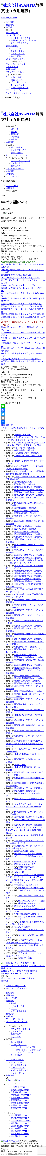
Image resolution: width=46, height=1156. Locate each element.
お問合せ (34, 971)
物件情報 (10, 22)
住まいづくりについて (16, 64)
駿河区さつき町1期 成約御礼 (27, 579)
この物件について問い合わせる (14, 966)
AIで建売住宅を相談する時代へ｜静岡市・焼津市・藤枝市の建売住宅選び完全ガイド (25, 743)
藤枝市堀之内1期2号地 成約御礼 (29, 495)
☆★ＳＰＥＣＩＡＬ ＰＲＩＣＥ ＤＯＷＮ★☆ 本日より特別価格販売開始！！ (25, 806)
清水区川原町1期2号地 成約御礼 (29, 678)
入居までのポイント (19, 88)
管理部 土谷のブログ (20, 1105)
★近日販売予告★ (26, 867)
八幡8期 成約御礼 (22, 435)
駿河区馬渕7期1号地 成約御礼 (28, 558)
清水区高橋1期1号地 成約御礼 (28, 534)
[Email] (23, 418)
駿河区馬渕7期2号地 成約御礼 (28, 537)
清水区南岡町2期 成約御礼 (26, 531)
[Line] (23, 406)
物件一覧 (15, 129)
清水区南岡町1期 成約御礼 (26, 511)
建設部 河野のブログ (20, 1126)
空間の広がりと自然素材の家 (23, 40)
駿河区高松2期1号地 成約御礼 (28, 665)
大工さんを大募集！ (23, 927)
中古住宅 (15, 137)
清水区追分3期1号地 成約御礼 (28, 526)
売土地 (14, 132)
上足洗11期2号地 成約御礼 (26, 453)
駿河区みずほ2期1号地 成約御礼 (29, 657)
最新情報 (10, 1001)
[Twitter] (23, 414)
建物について (17, 1062)
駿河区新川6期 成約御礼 (25, 647)
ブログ (28, 428)
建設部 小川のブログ (20, 1136)
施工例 (9, 27)
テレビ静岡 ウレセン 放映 (31, 888)
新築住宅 (15, 134)
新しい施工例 (12, 33)
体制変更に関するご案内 (25, 861)
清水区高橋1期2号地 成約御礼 (28, 639)
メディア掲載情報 (18, 1011)
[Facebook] (23, 410)
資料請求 (5, 971)
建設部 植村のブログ (20, 1134)
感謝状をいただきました (25, 864)
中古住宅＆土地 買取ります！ (27, 885)
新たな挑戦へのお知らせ (25, 791)
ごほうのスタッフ (14, 176)
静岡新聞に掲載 (25, 958)
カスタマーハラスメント (16, 988)
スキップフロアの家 (19, 43)
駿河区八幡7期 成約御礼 (25, 513)
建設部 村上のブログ (20, 1123)
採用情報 (13, 17)
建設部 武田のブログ (20, 1128)
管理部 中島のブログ (20, 1108)
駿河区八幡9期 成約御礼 (25, 529)
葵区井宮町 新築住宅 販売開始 (29, 817)
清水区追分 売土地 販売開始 (28, 788)
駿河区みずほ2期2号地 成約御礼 (29, 555)
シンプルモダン (18, 51)
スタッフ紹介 (12, 998)
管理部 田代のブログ (20, 1103)
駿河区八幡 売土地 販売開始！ (29, 825)
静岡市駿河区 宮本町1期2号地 (28, 854)
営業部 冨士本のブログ (21, 1095)
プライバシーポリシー (16, 986)
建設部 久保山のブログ (21, 1120)
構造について (17, 80)
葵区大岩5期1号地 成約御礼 (27, 676)
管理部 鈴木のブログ (20, 1100)
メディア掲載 (38, 428)
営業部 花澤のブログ (20, 1090)
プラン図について (18, 82)
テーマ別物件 (12, 46)
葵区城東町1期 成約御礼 (25, 508)
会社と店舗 (16, 56)
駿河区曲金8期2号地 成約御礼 (28, 581)
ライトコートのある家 (20, 38)
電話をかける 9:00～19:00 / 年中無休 (16, 973)
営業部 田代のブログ (20, 1098)
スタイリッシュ (18, 54)
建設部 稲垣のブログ (20, 1131)
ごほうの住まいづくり (16, 59)
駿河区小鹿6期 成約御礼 (25, 655)
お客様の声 (11, 69)
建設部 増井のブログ (20, 1118)
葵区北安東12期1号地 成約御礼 (28, 691)
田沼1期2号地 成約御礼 (25, 484)
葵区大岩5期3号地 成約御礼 (27, 681)
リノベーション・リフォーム (18, 93)
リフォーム (16, 1037)
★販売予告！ (20, 872)
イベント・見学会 (9, 428)
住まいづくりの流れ (15, 72)
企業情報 (5, 17)
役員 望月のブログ (19, 1087)
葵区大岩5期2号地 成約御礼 (27, 668)
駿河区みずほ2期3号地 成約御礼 (29, 492)
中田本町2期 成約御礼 (24, 448)
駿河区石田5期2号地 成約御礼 (28, 626)
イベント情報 (15, 971)
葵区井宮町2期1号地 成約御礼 (28, 571)
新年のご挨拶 (20, 765)
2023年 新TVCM (27, 950)
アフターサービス (14, 90)
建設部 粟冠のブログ (20, 1115)
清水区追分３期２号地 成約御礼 (29, 490)
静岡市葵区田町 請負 (24, 851)
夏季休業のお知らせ (23, 482)
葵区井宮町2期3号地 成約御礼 (28, 576)
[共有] (23, 422)
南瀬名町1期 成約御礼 (24, 450)
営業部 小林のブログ (20, 1092)
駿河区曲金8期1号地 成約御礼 (28, 683)
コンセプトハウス (14, 35)
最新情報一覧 (7, 425)
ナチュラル (16, 48)
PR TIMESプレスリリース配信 (31, 901)
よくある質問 (12, 67)
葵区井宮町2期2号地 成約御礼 (28, 573)
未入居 (14, 139)
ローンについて (18, 85)
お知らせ (21, 428)
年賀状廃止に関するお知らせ (27, 914)
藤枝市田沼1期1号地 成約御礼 (28, 487)
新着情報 (10, 25)
